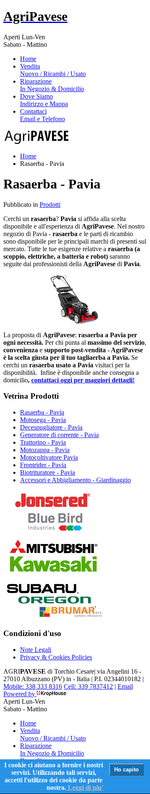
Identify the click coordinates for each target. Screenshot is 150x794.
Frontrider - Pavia (43, 464)
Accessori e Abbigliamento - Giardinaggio (75, 480)
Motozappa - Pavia (45, 449)
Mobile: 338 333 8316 (32, 686)
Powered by (20, 693)
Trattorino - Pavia (43, 442)
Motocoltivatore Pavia (49, 457)
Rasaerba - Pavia (42, 412)
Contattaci (42, 115)
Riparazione (52, 85)
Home (28, 58)
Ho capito (126, 769)
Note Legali (35, 649)
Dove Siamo (44, 100)
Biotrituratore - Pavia (47, 472)
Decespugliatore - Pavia (51, 427)
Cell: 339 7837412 (88, 686)
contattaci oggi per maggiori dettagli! (83, 380)
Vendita (53, 70)
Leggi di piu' (84, 787)
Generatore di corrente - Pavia (59, 434)
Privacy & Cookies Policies (56, 657)
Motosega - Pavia (43, 419)
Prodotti (50, 204)
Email (125, 686)
